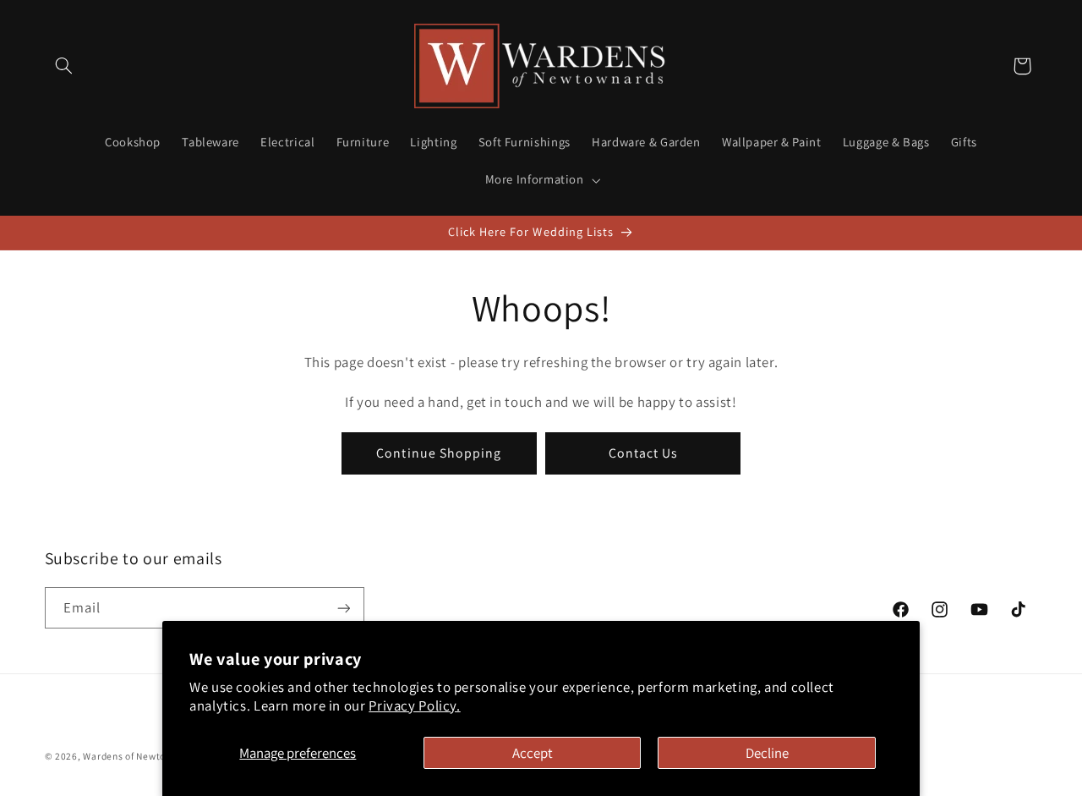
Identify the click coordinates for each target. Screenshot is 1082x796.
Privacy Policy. (414, 705)
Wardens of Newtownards (141, 755)
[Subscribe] (343, 608)
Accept (532, 753)
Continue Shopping (438, 452)
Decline (767, 753)
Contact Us (644, 452)
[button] (64, 66)
